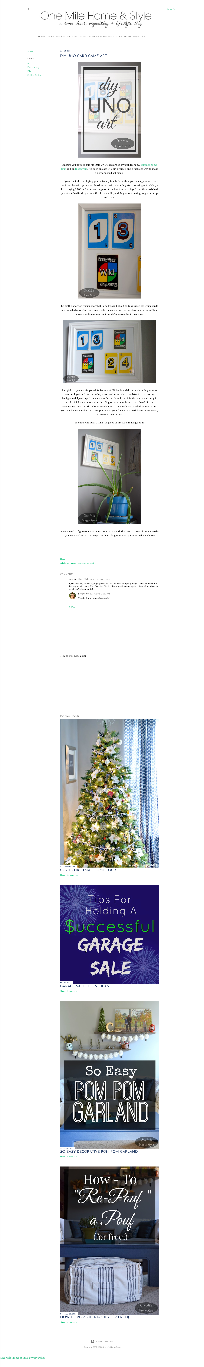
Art (28, 63)
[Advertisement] (109, 686)
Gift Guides (79, 37)
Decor (51, 37)
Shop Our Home (97, 37)
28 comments (72, 875)
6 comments (72, 1157)
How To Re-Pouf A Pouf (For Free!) (94, 1317)
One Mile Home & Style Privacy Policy (22, 1358)
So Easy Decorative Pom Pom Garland (99, 1152)
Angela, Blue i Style (79, 579)
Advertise (139, 37)
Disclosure (115, 37)
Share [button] (30, 51)
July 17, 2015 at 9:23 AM (100, 594)
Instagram (81, 168)
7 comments (72, 1322)
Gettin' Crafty (34, 75)
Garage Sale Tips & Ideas (84, 986)
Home (41, 37)
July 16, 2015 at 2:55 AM (100, 579)
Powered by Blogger (104, 1341)
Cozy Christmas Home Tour (88, 870)
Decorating (33, 67)
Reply (72, 607)
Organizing (63, 37)
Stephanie (83, 593)
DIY (29, 71)
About (127, 37)
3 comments (72, 991)
